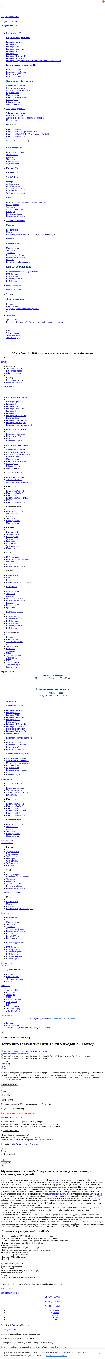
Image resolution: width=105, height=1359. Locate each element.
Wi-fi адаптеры (12, 193)
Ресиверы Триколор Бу (16, 422)
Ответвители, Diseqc (15, 255)
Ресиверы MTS (12, 406)
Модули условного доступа (18, 90)
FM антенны (11, 120)
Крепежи (10, 234)
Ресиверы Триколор (14, 42)
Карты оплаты (12, 93)
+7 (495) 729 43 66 (10, 21)
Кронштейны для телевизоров (19, 582)
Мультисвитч (59, 1182)
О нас (55, 1319)
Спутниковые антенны (16, 86)
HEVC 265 (10, 500)
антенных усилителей (59, 1194)
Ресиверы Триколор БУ (51, 60)
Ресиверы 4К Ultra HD (16, 56)
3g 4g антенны (12, 184)
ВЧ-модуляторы (13, 102)
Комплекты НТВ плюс (16, 72)
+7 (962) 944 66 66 (10, 16)
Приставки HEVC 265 (39, 134)
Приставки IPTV (30, 132)
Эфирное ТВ (11, 658)
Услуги (4, 362)
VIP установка (12, 333)
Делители (10, 157)
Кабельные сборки (14, 214)
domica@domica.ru (9, 1329)
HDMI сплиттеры (14, 272)
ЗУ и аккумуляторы (14, 642)
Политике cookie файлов (56, 1355)
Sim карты (10, 207)
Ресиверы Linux (13, 411)
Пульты (9, 304)
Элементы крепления (15, 220)
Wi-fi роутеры (12, 188)
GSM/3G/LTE (12, 177)
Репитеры (22, 188)
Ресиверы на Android (15, 58)
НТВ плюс (10, 648)
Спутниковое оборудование (18, 445)
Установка (10, 315)
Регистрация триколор (11, 1293)
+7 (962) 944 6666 (52, 1297)
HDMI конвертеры (14, 274)
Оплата (55, 1315)
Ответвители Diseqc (15, 598)
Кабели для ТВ (12, 262)
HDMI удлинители (30, 272)
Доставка (55, 1312)
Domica (15, 1325)
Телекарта (20, 322)
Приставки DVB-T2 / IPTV (18, 134)
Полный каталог (8, 387)
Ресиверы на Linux (14, 51)
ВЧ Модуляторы (13, 161)
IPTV (8, 331)
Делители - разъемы (15, 209)
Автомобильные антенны (33, 118)
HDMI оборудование (15, 612)
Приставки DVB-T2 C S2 (17, 136)
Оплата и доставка (9, 1084)
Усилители (10, 159)
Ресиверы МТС (13, 47)
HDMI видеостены (14, 279)
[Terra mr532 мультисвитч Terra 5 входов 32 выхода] (24, 1056)
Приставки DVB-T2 (15, 129)
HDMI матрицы (13, 281)
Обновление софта (14, 373)
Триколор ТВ (12, 320)
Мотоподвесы (12, 99)
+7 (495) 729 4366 (52, 1301)
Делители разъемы (14, 564)
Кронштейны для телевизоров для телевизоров (34, 234)
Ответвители (12, 154)
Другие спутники (14, 655)
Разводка (10, 239)
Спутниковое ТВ (13, 33)
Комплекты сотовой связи (17, 559)
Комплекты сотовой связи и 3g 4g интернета (25, 202)
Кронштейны (12, 230)
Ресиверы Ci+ (12, 54)
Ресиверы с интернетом (16, 420)
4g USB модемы (13, 186)
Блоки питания (12, 306)
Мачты (9, 232)
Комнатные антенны (15, 115)
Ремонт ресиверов (14, 371)
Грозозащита (24, 262)
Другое (9, 311)
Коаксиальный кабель (15, 216)
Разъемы (10, 259)
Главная (9, 1023)
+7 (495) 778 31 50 (10, 26)
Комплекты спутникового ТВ (19, 425)
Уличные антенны (14, 118)
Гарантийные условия (15, 382)
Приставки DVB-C (14, 132)
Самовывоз (55, 1310)
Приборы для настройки (17, 97)
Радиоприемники (13, 285)
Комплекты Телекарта (15, 76)
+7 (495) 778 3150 (52, 1306)
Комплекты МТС (13, 74)
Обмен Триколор (13, 104)
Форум (55, 1317)
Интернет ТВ (12, 168)
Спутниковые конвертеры (17, 88)
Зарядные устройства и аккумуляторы (22, 309)
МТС (27, 322)
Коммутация (11, 587)
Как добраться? (7, 1288)
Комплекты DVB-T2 (15, 152)
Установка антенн (14, 368)
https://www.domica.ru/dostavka (25, 1144)
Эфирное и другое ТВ (15, 108)
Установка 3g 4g (13, 335)
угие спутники (36, 322)
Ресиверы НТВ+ (13, 44)
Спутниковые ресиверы (18, 37)
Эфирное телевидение (54, 322)
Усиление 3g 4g (13, 338)
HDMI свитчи (12, 276)
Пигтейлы (23, 193)
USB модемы (12, 536)
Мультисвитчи (12, 95)
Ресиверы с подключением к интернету (23, 60)
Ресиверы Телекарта (15, 49)
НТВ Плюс (11, 322)
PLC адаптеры (12, 205)
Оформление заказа (14, 380)
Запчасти (10, 294)
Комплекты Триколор (15, 69)
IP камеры (10, 211)
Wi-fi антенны (12, 191)
